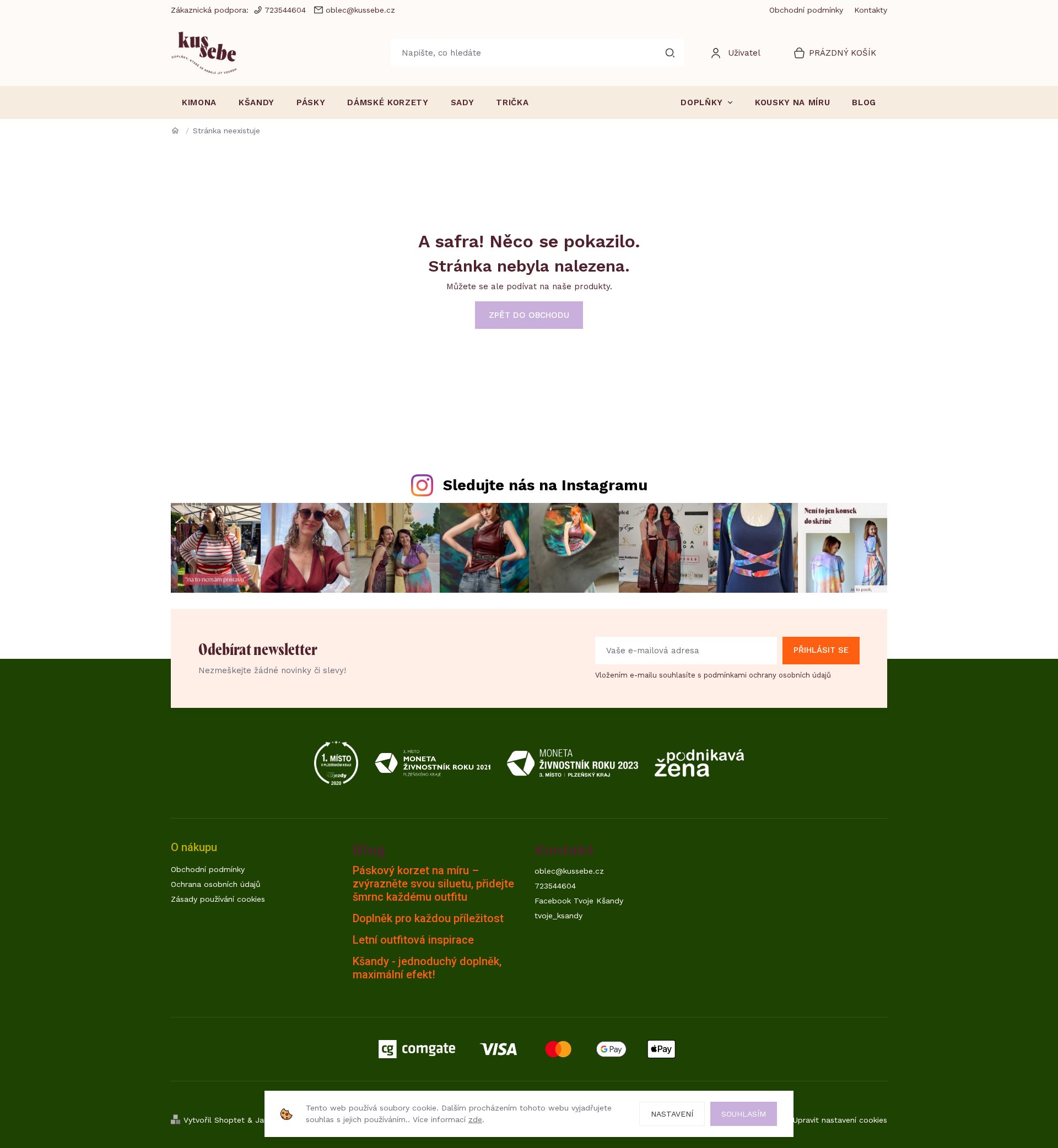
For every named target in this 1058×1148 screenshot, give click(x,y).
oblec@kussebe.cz (569, 871)
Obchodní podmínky (806, 10)
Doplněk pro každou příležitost (428, 918)
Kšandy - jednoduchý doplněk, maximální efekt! (427, 968)
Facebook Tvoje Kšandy (579, 900)
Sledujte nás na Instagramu (545, 485)
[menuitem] (199, 102)
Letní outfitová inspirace (413, 939)
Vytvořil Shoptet (214, 1119)
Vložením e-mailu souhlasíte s (713, 675)
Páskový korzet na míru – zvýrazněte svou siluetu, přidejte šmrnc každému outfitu (433, 883)
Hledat (670, 53)
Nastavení (672, 1113)
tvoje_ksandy (558, 915)
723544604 (555, 885)
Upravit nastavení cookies (840, 1119)
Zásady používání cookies (218, 899)
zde (475, 1119)
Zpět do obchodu (529, 315)
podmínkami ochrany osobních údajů (767, 675)
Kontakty (870, 10)
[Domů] (179, 130)
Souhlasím (743, 1113)
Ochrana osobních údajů (216, 884)
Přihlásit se (821, 650)
